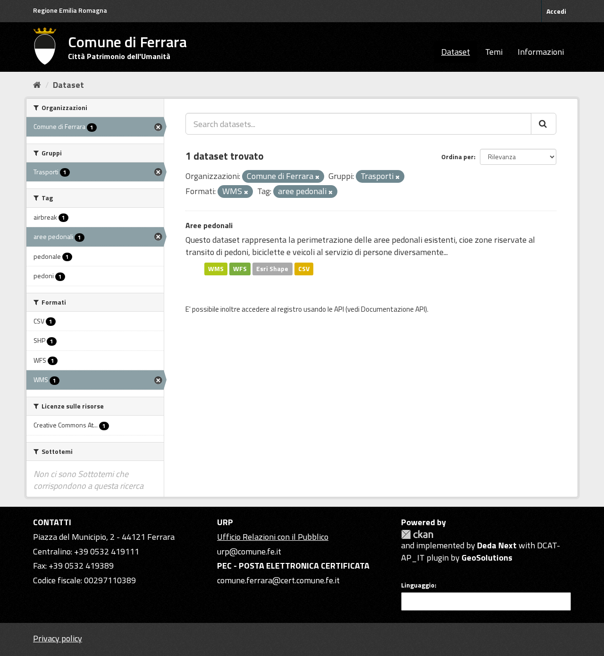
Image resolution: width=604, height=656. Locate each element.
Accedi (556, 11)
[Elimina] (317, 177)
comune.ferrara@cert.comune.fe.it (278, 580)
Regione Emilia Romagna (70, 10)
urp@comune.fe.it (249, 551)
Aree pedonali (209, 225)
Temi (494, 51)
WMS (216, 268)
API (339, 309)
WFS (240, 268)
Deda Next (497, 545)
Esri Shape (272, 268)
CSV (304, 268)
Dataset (455, 51)
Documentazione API (393, 309)
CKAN (417, 534)
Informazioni (541, 51)
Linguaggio (418, 585)
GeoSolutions (486, 557)
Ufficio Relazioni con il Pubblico (272, 536)
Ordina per (457, 157)
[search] (543, 124)
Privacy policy (57, 638)
